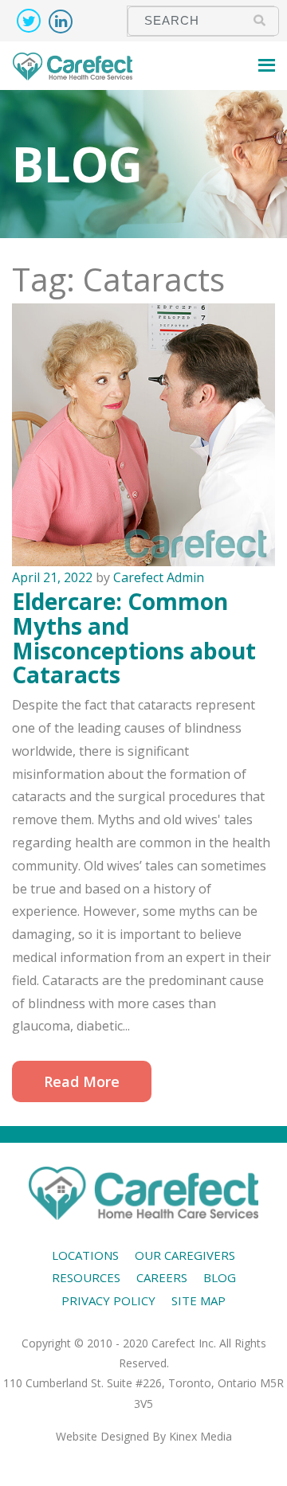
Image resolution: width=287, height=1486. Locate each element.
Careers (161, 1277)
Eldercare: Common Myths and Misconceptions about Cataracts (134, 638)
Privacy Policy (108, 1300)
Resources (86, 1277)
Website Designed (102, 1436)
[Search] (259, 20)
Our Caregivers (185, 1255)
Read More (82, 1081)
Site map (198, 1300)
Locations (85, 1255)
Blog (219, 1277)
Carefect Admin (158, 577)
